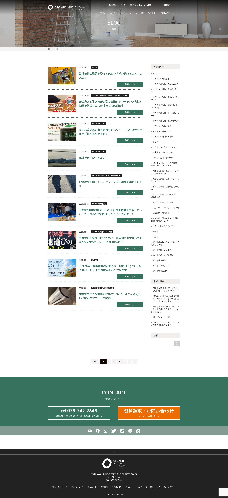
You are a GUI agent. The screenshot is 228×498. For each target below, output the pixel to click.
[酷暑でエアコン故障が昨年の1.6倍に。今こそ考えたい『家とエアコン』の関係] (62, 296)
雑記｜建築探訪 (159, 260)
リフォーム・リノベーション (165, 147)
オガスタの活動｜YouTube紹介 (102, 95)
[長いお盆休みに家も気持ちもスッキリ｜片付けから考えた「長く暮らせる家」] (62, 132)
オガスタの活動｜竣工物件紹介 (166, 121)
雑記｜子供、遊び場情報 (163, 255)
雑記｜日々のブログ (98, 123)
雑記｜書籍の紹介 (160, 271)
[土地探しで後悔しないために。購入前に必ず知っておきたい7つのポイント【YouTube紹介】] (62, 240)
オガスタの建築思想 (161, 79)
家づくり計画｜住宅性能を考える (102, 288)
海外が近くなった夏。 (92, 157)
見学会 (155, 237)
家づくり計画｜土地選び (163, 202)
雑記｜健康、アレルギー (163, 250)
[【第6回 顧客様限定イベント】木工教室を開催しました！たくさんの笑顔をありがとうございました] (62, 212)
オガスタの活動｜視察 (162, 126)
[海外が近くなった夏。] (62, 158)
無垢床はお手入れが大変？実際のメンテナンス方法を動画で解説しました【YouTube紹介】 (165, 298)
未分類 (155, 231)
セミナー (94, 67)
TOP (50, 49)
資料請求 (166, 5)
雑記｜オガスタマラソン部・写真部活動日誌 (106, 175)
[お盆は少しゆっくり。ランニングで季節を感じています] (62, 184)
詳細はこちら (130, 84)
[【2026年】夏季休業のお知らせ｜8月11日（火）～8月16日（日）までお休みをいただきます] (62, 268)
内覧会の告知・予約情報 (163, 158)
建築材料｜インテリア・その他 (166, 208)
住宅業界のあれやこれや (163, 152)
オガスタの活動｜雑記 (99, 204)
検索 (177, 343)
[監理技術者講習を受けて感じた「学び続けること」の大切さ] (62, 75)
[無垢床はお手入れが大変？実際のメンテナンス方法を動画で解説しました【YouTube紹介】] (62, 103)
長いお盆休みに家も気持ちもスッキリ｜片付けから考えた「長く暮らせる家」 (165, 309)
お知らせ (94, 260)
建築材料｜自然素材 (121, 95)
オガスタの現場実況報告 (163, 137)
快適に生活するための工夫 (164, 226)
